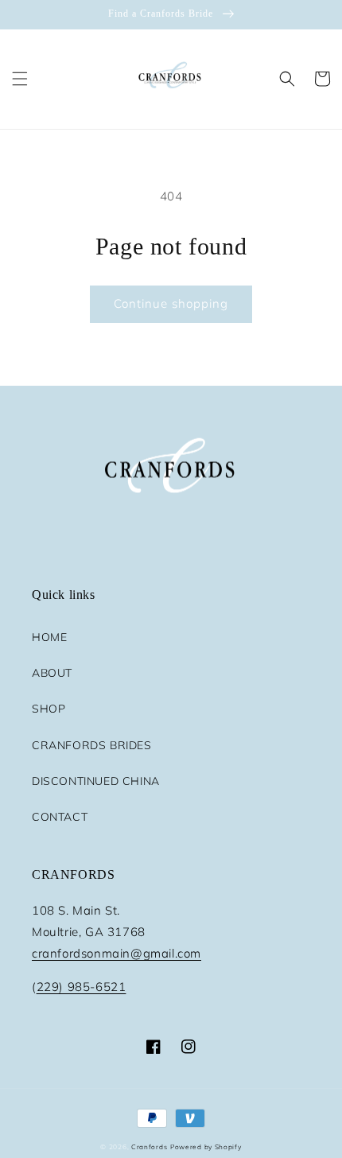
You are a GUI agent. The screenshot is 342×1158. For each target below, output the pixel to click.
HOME (49, 637)
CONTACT (59, 817)
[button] (19, 78)
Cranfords (149, 1147)
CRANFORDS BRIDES (92, 745)
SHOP (48, 708)
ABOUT (52, 673)
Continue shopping (171, 303)
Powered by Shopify (206, 1147)
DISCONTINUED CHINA (96, 781)
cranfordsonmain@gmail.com (116, 953)
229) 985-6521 (81, 986)
